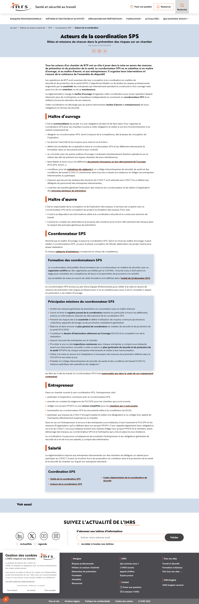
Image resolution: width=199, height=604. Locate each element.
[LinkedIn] (20, 536)
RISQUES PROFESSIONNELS (25, 19)
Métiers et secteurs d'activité (85, 567)
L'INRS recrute (127, 567)
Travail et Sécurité (170, 563)
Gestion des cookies (124, 601)
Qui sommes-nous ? (129, 563)
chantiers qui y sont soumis (124, 405)
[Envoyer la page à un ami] (94, 51)
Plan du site (54, 601)
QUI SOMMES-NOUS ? (175, 19)
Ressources (166, 6)
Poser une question (143, 6)
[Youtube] (44, 536)
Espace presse (126, 575)
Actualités (76, 579)
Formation (77, 575)
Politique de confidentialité (97, 601)
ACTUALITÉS (152, 19)
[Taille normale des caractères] (105, 51)
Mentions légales (72, 601)
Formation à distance (172, 567)
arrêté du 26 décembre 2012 (135, 278)
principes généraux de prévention (68, 190)
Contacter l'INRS (131, 591)
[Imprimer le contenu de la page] (99, 51)
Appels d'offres (127, 571)
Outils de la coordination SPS (65, 478)
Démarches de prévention (84, 571)
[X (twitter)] (32, 536)
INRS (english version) (172, 585)
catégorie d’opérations (67, 251)
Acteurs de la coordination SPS (66, 484)
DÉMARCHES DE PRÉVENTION (105, 19)
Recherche (182, 9)
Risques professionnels (83, 563)
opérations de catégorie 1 (80, 169)
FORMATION (133, 19)
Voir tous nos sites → (172, 571)
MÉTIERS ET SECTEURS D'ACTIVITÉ (65, 19)
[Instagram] (56, 536)
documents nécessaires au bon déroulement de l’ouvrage (116, 161)
